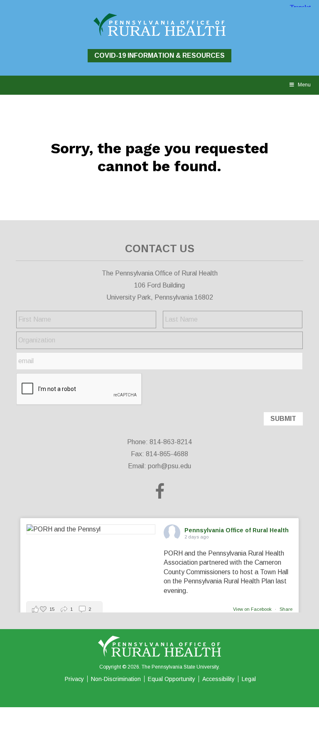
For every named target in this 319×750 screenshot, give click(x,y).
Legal (249, 679)
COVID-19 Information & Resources (159, 55)
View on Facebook (253, 609)
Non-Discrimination (116, 679)
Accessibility (218, 679)
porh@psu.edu (169, 466)
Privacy (74, 679)
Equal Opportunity (171, 679)
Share (286, 609)
